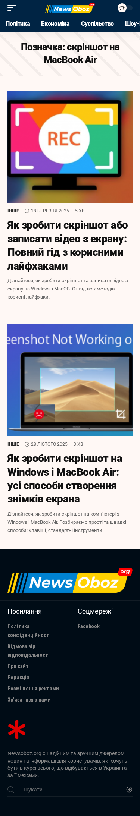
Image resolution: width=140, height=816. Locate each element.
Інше (13, 211)
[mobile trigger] (13, 8)
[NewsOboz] (70, 8)
